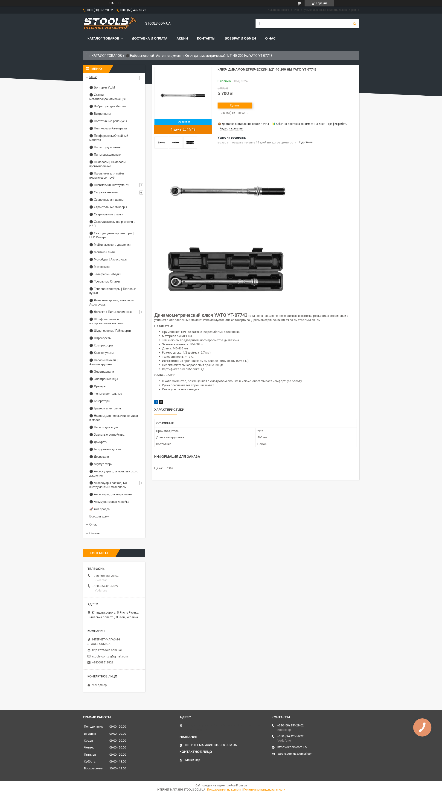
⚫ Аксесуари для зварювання (110, 494)
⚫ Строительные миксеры (108, 207)
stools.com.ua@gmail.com (110, 656)
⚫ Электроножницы (103, 379)
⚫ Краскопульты (101, 352)
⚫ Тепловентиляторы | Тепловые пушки (112, 291)
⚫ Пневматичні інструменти (109, 185)
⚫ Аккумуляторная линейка (109, 501)
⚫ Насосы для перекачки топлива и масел (113, 418)
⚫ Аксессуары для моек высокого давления (113, 473)
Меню (93, 77)
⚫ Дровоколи (99, 456)
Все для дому (99, 516)
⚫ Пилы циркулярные (105, 154)
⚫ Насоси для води (103, 427)
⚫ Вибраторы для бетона (107, 106)
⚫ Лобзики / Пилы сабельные (110, 312)
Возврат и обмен (240, 38)
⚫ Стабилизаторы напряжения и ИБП (112, 224)
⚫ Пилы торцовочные (104, 147)
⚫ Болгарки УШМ (102, 87)
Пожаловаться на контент (224, 789)
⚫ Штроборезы (100, 338)
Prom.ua (241, 785)
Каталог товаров (103, 38)
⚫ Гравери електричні (105, 408)
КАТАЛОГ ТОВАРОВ (107, 55)
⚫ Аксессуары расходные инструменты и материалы (108, 485)
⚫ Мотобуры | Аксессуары (108, 259)
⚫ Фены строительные (105, 393)
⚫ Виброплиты (100, 113)
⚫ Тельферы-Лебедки (105, 274)
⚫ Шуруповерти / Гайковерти (110, 330)
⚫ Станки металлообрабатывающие (107, 97)
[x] (161, 403)
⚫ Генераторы (99, 401)
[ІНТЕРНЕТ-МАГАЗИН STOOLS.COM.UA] (110, 23)
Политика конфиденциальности (264, 789)
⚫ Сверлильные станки (106, 214)
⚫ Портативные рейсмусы (108, 121)
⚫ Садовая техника (103, 192)
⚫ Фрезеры (97, 386)
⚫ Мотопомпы (99, 266)
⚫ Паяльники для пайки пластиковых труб (106, 175)
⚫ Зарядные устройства (106, 434)
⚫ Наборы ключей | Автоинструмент (153, 55)
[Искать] (354, 23)
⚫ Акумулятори (100, 464)
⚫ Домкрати (98, 442)
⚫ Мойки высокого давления (110, 244)
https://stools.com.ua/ (107, 650)
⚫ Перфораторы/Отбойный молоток (108, 138)
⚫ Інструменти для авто (106, 449)
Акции (182, 38)
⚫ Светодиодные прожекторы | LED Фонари (111, 235)
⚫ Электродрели (101, 371)
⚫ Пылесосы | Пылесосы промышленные (107, 164)
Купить (235, 105)
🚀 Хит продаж (99, 509)
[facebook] (156, 403)
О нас (270, 38)
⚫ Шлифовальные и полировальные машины (106, 321)
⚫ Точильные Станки (104, 281)
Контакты (206, 38)
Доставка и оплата (149, 38)
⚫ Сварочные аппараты (106, 199)
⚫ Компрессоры (101, 345)
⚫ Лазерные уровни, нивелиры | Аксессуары (112, 302)
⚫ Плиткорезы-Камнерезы (108, 128)
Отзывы (94, 533)
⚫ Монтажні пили (102, 252)
